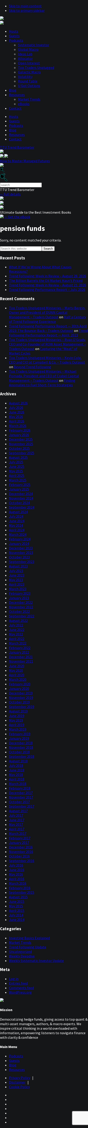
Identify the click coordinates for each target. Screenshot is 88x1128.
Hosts (13, 31)
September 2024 (21, 507)
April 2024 (16, 530)
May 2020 (16, 670)
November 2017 (21, 797)
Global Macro (28, 49)
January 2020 (19, 688)
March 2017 (17, 833)
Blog (12, 90)
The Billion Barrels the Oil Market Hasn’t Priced (46, 280)
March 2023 (17, 589)
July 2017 (16, 815)
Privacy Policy (19, 1077)
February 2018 (19, 788)
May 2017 (16, 824)
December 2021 (21, 657)
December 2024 (21, 493)
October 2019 (19, 702)
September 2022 (21, 616)
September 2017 (21, 806)
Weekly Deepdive (22, 956)
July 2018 (16, 765)
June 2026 (16, 412)
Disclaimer (17, 1082)
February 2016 (19, 888)
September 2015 (21, 892)
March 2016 (17, 883)
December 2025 (21, 439)
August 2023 (18, 566)
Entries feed (18, 983)
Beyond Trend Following (32, 367)
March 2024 (17, 534)
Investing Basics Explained (29, 938)
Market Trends (29, 99)
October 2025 (19, 448)
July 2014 (16, 915)
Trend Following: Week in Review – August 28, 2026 (47, 276)
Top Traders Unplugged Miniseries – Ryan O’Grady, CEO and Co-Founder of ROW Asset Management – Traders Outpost (47, 344)
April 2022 (16, 638)
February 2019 (19, 734)
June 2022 (16, 629)
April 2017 (16, 829)
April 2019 (16, 724)
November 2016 (21, 851)
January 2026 (19, 434)
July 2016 (16, 865)
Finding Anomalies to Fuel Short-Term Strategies (42, 382)
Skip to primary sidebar (27, 10)
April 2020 (16, 675)
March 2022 (17, 643)
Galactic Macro (29, 72)
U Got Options (29, 85)
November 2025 (21, 444)
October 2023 (19, 557)
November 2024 (21, 498)
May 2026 (16, 416)
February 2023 (19, 593)
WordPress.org (20, 992)
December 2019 (21, 693)
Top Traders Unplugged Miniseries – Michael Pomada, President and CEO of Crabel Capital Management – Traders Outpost (44, 376)
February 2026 (19, 430)
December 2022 (21, 602)
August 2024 (18, 512)
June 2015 (16, 901)
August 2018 (18, 761)
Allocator (25, 58)
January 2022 (19, 652)
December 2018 (21, 743)
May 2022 (16, 634)
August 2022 (18, 620)
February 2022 (19, 647)
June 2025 (16, 466)
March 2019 (17, 729)
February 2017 (19, 838)
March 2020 (17, 679)
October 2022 (19, 611)
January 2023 (19, 598)
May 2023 (16, 579)
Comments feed (21, 987)
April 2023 (16, 584)
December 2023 (21, 548)
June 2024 (16, 521)
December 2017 (21, 792)
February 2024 (19, 539)
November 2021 (21, 661)
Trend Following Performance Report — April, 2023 (48, 332)
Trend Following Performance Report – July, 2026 (47, 289)
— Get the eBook (17, 217)
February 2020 (19, 684)
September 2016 (21, 860)
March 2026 (17, 425)
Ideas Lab (25, 54)
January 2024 (19, 543)
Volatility (25, 76)
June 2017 (16, 820)
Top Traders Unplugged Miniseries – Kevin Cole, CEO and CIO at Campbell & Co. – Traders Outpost (47, 360)
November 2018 (21, 747)
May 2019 (16, 720)
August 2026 (18, 403)
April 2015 (16, 910)
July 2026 (16, 407)
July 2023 (16, 570)
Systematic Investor (33, 45)
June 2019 (16, 715)
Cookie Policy (19, 1087)
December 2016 (21, 847)
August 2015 (18, 897)
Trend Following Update (27, 947)
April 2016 (16, 879)
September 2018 (21, 756)
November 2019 (21, 697)
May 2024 (16, 525)
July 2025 (16, 462)
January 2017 (19, 842)
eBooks (24, 103)
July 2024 (16, 516)
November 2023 (21, 552)
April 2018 (16, 779)
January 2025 (19, 489)
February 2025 (19, 484)
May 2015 (16, 906)
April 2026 (16, 421)
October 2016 (19, 856)
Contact (15, 108)
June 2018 (16, 770)
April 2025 (16, 475)
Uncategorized (20, 951)
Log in (14, 978)
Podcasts (16, 40)
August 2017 (18, 811)
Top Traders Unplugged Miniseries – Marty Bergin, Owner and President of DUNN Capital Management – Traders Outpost (47, 312)
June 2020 (16, 666)
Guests (14, 36)
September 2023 (21, 561)
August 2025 (18, 457)
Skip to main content (25, 6)
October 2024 (19, 502)
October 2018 (19, 752)
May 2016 (16, 874)
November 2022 (21, 607)
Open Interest (29, 63)
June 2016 (16, 869)
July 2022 (16, 625)
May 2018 (16, 774)
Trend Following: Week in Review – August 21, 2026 (47, 285)
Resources (17, 94)
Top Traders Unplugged (36, 67)
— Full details (10, 194)
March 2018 (17, 783)
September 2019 (21, 706)
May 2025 (16, 471)
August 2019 (18, 711)
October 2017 (19, 802)
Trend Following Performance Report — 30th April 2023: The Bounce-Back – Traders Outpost (48, 328)
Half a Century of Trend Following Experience (47, 319)
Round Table (27, 81)
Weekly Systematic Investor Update (36, 960)
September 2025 (21, 453)
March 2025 (17, 480)
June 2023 (16, 575)
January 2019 (19, 738)
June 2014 (16, 919)
